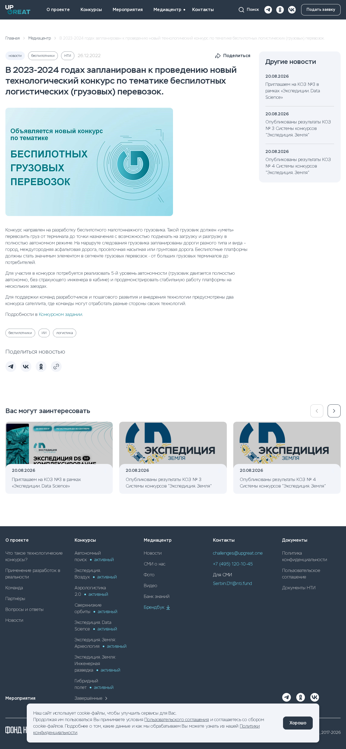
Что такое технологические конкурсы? (34, 556)
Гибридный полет (94, 684)
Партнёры (15, 598)
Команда (14, 587)
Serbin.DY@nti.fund (232, 583)
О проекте (58, 9)
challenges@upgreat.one (238, 553)
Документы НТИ (298, 587)
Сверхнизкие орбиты (96, 608)
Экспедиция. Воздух (96, 574)
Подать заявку (321, 9)
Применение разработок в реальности (32, 574)
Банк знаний (156, 596)
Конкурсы (91, 9)
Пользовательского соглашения (176, 719)
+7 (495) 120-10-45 (233, 564)
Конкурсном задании (60, 314)
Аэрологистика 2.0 (91, 591)
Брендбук (154, 607)
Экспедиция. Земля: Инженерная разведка (97, 664)
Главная (12, 38)
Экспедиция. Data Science (96, 626)
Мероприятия (128, 9)
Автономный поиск (94, 556)
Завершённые (88, 698)
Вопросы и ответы (24, 609)
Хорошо (298, 722)
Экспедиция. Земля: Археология (101, 643)
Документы (294, 540)
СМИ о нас (154, 564)
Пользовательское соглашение (301, 574)
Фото (149, 574)
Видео (150, 585)
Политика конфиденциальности (304, 556)
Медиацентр (167, 9)
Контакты (203, 9)
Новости (14, 620)
